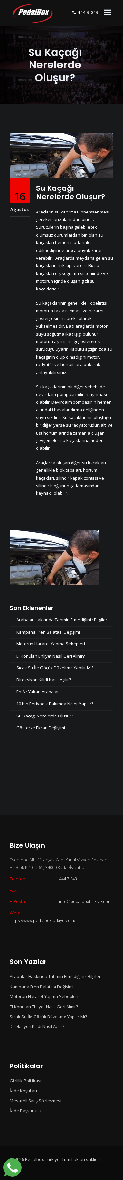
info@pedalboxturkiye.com (85, 901)
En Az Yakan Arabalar (37, 692)
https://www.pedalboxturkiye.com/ (42, 920)
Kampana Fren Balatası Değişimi (48, 632)
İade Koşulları (23, 1090)
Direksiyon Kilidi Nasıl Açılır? (43, 680)
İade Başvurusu (25, 1111)
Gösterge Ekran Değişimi (40, 728)
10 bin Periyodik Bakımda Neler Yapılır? (54, 704)
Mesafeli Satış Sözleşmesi (35, 1101)
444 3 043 (87, 12)
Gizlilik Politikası (25, 1081)
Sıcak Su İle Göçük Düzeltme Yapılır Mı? (54, 668)
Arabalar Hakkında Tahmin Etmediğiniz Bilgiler (61, 620)
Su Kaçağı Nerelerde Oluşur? (70, 192)
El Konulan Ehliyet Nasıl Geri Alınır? (50, 656)
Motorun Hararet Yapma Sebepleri (50, 644)
